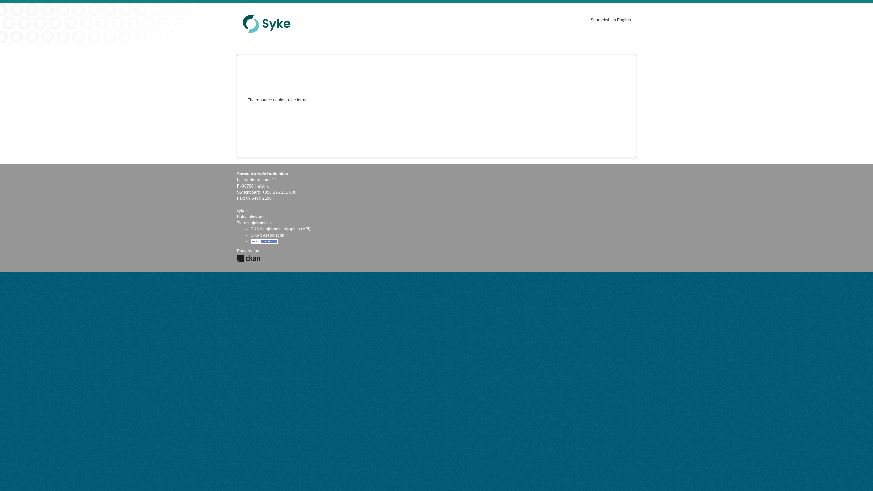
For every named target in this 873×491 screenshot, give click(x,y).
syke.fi (243, 210)
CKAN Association (267, 235)
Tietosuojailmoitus (254, 223)
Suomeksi (600, 20)
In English (621, 20)
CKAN (248, 258)
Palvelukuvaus (250, 216)
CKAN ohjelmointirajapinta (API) (280, 229)
